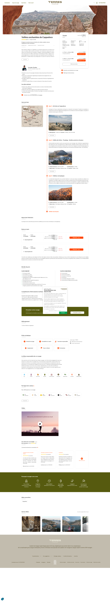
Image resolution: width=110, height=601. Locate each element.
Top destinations (35, 556)
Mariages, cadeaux (57, 556)
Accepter (63, 312)
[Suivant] (87, 524)
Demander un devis (77, 312)
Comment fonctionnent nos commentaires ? (29, 447)
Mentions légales (63, 562)
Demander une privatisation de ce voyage (70, 70)
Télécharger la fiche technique (68, 72)
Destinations (7, 2)
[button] (2, 599)
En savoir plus (25, 400)
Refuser (46, 312)
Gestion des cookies (96, 562)
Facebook (38, 562)
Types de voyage (15, 2)
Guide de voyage (89, 562)
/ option (81, 53)
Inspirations (23, 2)
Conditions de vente (70, 562)
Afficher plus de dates (74, 64)
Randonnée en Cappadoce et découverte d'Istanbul (33, 528)
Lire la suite (25, 59)
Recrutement (83, 562)
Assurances (77, 562)
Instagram (43, 562)
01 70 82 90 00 (102, 2)
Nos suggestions (46, 556)
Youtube (48, 562)
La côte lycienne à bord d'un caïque (50, 528)
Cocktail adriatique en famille (69, 528)
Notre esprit (31, 2)
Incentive (76, 556)
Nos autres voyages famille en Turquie (83, 511)
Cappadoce (24, 501)
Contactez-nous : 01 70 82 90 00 (18, 562)
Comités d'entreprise (67, 556)
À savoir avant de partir (76, 343)
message (40, 95)
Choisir (55, 312)
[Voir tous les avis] (82, 459)
